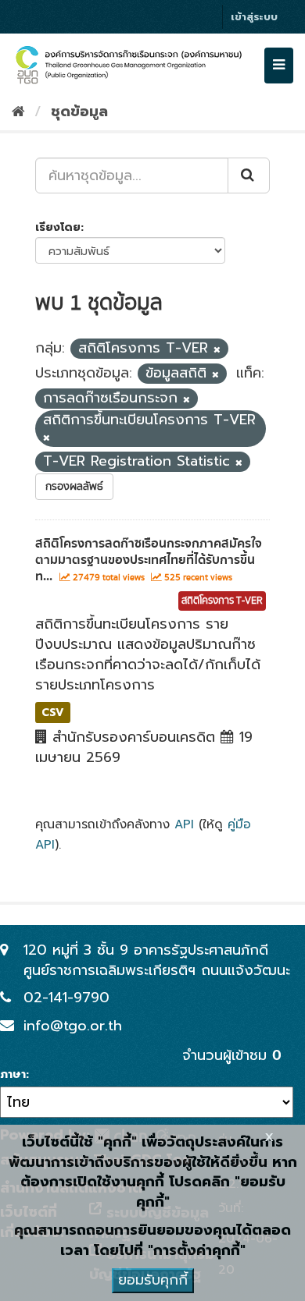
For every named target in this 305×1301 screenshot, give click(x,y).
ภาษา (13, 1075)
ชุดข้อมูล (79, 111)
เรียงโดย (58, 227)
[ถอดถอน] (217, 349)
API (184, 824)
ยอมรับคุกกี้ (153, 1280)
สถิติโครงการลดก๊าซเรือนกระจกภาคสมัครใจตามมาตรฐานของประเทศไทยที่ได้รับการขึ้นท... (148, 560)
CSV (52, 712)
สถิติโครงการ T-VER (222, 601)
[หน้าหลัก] (18, 111)
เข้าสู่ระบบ (254, 16)
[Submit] (249, 175)
